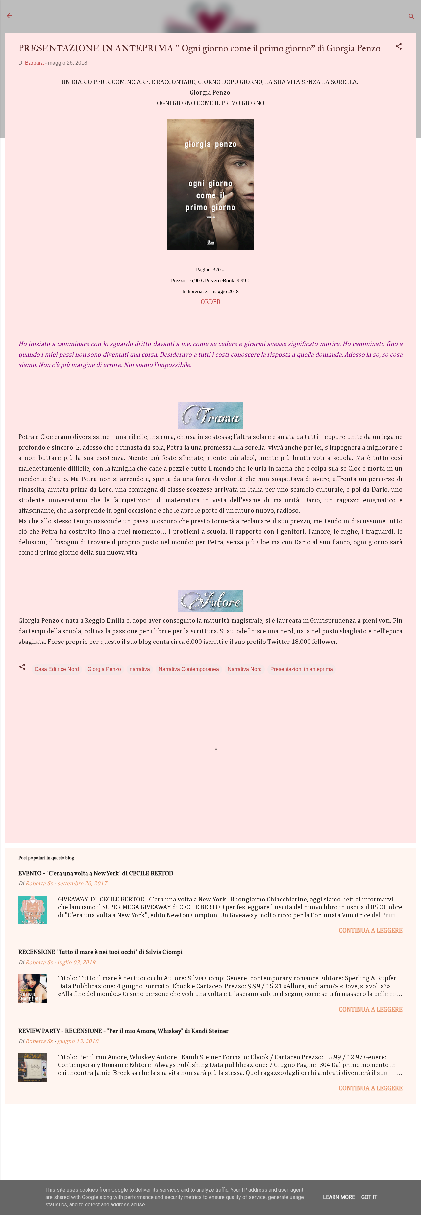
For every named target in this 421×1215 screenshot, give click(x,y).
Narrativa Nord (245, 669)
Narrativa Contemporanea (189, 669)
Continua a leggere (371, 930)
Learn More (339, 1197)
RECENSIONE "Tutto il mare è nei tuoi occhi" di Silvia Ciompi (100, 952)
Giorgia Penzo (104, 669)
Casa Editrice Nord (57, 669)
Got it (369, 1197)
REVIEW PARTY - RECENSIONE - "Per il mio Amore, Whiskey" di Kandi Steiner (123, 1031)
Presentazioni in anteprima (301, 669)
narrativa (140, 669)
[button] (399, 47)
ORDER (211, 302)
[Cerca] (412, 18)
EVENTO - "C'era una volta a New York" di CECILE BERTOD (95, 874)
